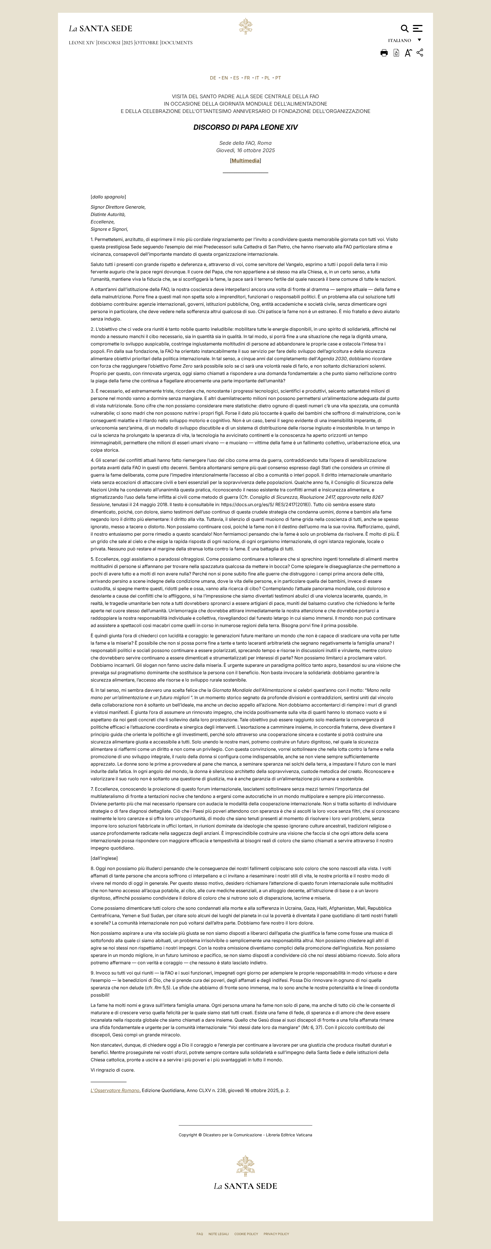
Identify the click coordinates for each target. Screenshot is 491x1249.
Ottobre (148, 42)
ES (236, 78)
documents (177, 42)
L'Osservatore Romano (115, 1090)
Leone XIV (82, 42)
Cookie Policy (246, 1234)
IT (257, 78)
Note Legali (219, 1234)
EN (225, 78)
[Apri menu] (417, 28)
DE (213, 78)
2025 (128, 42)
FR (247, 78)
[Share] (421, 53)
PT (278, 78)
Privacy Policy (276, 1234)
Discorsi (109, 42)
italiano (401, 41)
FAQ (200, 1234)
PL (267, 78)
